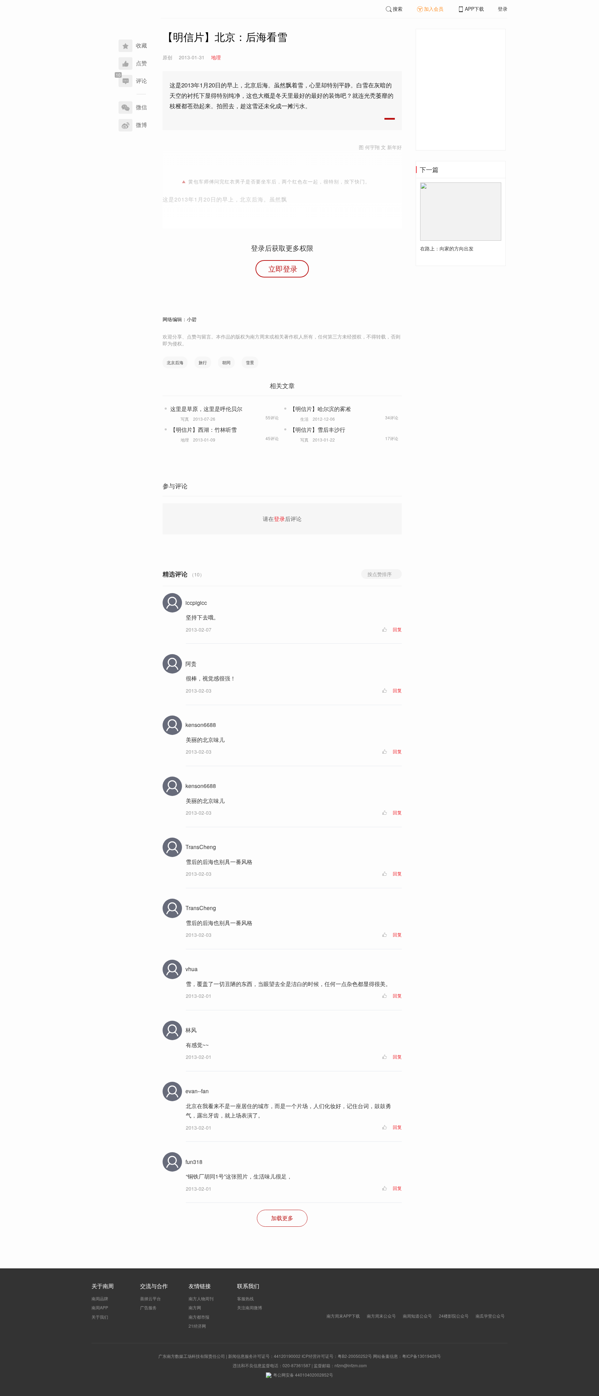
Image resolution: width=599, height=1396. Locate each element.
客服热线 (245, 1298)
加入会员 (433, 8)
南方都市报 (199, 1317)
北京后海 (175, 362)
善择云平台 (150, 1298)
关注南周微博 (249, 1307)
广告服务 (148, 1307)
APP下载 (474, 8)
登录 (502, 8)
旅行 (203, 362)
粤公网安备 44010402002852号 (303, 1375)
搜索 (397, 8)
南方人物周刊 (201, 1298)
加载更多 (282, 1218)
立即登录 (282, 268)
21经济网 (197, 1326)
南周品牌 (100, 1298)
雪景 (250, 362)
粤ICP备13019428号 (421, 1356)
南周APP (100, 1307)
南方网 (195, 1307)
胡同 (226, 362)
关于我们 (100, 1317)
